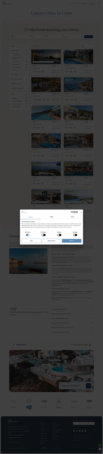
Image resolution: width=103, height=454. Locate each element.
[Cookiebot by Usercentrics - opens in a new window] (72, 212)
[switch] (44, 235)
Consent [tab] (30, 217)
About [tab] (72, 216)
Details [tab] (51, 216)
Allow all (72, 240)
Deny (31, 240)
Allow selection (51, 240)
